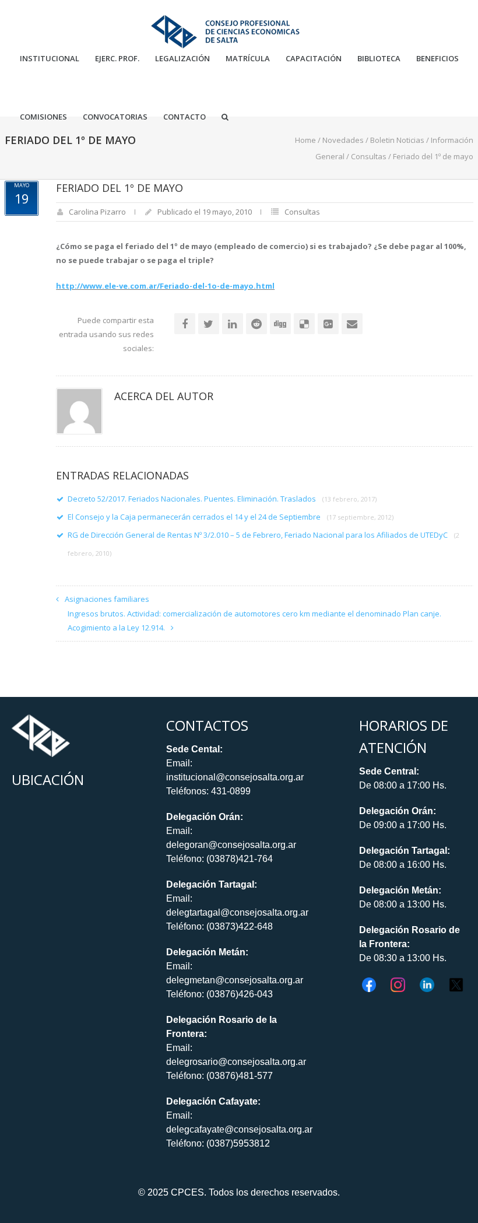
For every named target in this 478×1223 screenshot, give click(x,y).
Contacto (184, 117)
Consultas (368, 156)
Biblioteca (378, 58)
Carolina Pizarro (97, 211)
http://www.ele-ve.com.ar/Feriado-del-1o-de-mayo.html (165, 286)
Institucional (49, 58)
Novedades (343, 140)
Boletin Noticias (397, 140)
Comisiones (43, 117)
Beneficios (437, 58)
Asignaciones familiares (107, 599)
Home (305, 140)
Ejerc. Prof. (117, 58)
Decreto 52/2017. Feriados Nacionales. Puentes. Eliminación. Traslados (222, 498)
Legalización (182, 58)
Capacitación (314, 58)
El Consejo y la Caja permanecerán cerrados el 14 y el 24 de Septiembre (230, 516)
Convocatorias (115, 117)
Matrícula (248, 58)
